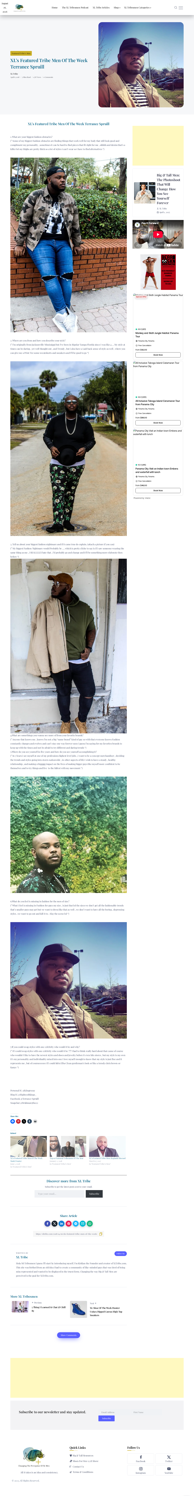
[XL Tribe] (19, 7)
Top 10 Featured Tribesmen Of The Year (66, 1158)
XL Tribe (14, 73)
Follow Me (121, 1253)
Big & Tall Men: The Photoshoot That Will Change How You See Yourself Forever (168, 189)
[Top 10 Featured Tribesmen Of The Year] (68, 1146)
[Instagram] (140, 1470)
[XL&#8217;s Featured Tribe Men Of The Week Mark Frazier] (28, 1146)
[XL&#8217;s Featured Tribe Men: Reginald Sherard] (107, 1146)
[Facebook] (140, 1459)
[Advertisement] (158, 146)
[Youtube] (169, 1470)
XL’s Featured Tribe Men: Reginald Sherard (107, 1158)
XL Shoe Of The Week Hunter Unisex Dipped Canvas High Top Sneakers (106, 1311)
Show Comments (68, 1335)
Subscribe (94, 1193)
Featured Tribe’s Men (21, 53)
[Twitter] (169, 1459)
